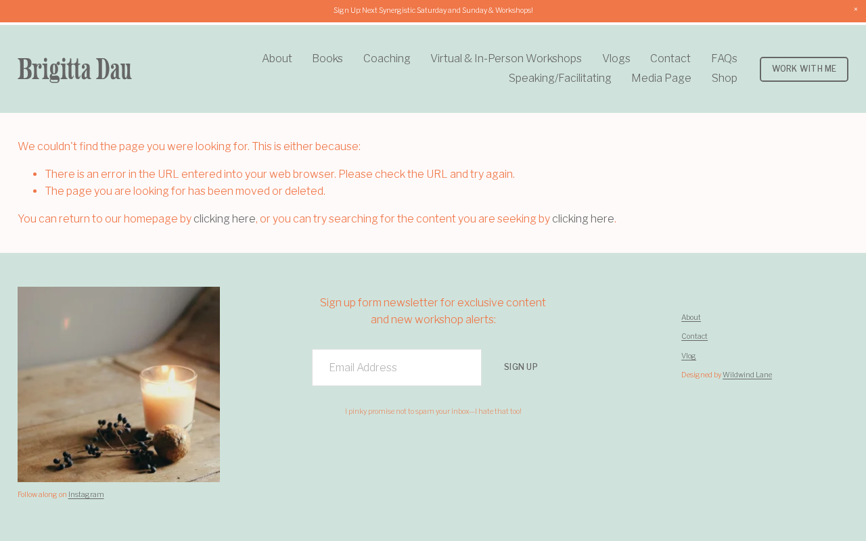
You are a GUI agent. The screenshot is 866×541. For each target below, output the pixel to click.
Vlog (688, 356)
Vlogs (616, 58)
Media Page (661, 78)
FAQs (724, 58)
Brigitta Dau (75, 69)
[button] (856, 10)
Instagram (86, 494)
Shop (724, 78)
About (277, 58)
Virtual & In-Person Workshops (506, 58)
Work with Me (804, 69)
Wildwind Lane (747, 375)
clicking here (224, 218)
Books (327, 58)
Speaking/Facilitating (560, 78)
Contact (670, 58)
